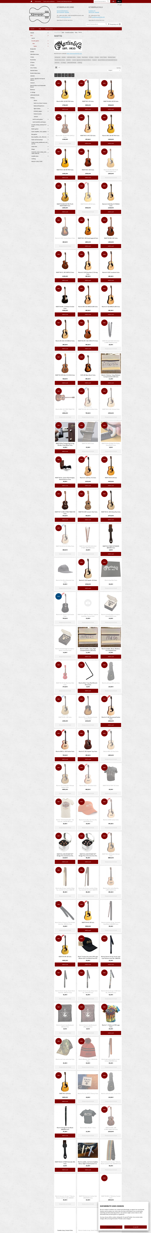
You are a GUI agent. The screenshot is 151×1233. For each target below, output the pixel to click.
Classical (94, 60)
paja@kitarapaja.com (65, 17)
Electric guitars (34, 129)
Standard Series (111, 57)
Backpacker (57, 57)
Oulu (40, 29)
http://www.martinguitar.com (74, 53)
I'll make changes (111, 1227)
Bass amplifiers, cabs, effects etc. (39, 137)
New (34, 43)
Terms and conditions (49, 1)
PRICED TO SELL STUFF (36, 161)
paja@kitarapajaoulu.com (98, 17)
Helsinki (32, 29)
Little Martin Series (71, 57)
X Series (78, 57)
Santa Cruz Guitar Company (40, 103)
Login (120, 4)
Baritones (57, 62)
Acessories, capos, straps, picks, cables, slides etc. (38, 152)
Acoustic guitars (35, 41)
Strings (33, 149)
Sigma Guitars (37, 108)
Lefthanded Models (71, 62)
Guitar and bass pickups (37, 139)
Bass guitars (34, 134)
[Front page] (31, 1)
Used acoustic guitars (38, 119)
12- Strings (63, 62)
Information (38, 1)
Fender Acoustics (38, 114)
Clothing (80, 62)
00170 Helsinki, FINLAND (63, 12)
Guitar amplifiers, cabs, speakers (39, 131)
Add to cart (65, 109)
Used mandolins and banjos (39, 122)
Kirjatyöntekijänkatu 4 (62, 11)
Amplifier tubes (34, 156)
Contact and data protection (64, 1)
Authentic (68, 60)
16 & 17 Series (103, 57)
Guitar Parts (34, 146)
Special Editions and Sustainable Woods (107, 60)
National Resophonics (39, 106)
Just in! (33, 38)
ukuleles (64, 57)
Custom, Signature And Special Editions (81, 60)
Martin (35, 46)
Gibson (35, 100)
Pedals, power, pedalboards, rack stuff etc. (39, 143)
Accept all (135, 1227)
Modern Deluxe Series (60, 60)
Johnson (36, 116)
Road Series (85, 57)
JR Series (91, 57)
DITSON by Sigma (38, 111)
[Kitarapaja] (40, 14)
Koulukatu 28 (92, 11)
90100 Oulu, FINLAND (94, 12)
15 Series (97, 57)
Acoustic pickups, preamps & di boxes (38, 125)
